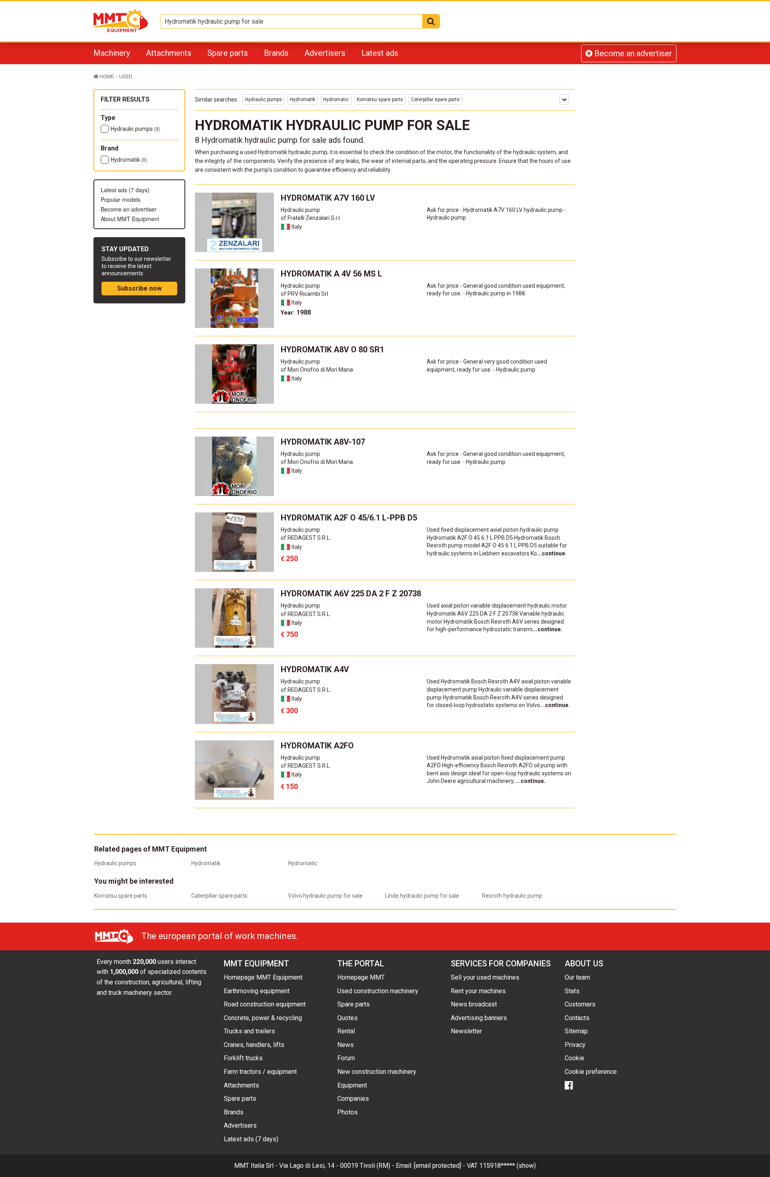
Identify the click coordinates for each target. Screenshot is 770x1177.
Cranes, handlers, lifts (254, 1045)
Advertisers (324, 53)
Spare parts (227, 53)
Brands (276, 53)
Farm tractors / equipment (260, 1071)
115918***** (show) (507, 1165)
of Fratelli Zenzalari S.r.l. (311, 218)
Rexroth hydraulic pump (512, 895)
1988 (296, 312)
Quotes (347, 1018)
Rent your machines (478, 991)
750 (289, 634)
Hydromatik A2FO (317, 745)
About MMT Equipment (130, 219)
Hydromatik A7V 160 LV (328, 198)
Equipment (352, 1085)
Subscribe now (139, 288)
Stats (572, 991)
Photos (347, 1112)
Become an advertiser (632, 53)
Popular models (120, 199)
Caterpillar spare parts (435, 99)
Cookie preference (591, 1071)
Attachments (168, 53)
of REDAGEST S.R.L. (306, 538)
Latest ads (379, 53)
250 (289, 558)
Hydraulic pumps (135, 129)
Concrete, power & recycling (263, 1018)
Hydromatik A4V (315, 669)
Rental (346, 1031)
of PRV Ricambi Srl (304, 294)
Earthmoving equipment (257, 991)
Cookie (574, 1058)
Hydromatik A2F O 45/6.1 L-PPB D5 (349, 517)
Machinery (111, 53)
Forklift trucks (243, 1058)
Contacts (577, 1018)
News (345, 1045)
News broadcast (474, 1004)
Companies (353, 1098)
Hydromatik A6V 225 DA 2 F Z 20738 (351, 593)
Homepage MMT (361, 977)
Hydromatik (129, 160)
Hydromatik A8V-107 (323, 442)
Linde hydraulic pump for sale (422, 895)
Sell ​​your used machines (485, 977)
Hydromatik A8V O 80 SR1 (332, 349)
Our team (577, 977)
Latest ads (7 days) (125, 190)
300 (289, 710)
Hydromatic (336, 99)
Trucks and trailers (249, 1031)
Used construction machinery (377, 991)
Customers (580, 1004)
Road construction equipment (265, 1004)
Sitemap (576, 1031)
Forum (346, 1058)
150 (289, 786)
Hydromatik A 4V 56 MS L (331, 273)
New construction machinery (376, 1071)
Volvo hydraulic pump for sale (325, 895)
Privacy (575, 1045)
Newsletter (466, 1031)
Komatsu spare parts (380, 99)
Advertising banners (479, 1018)
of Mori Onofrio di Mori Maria (317, 369)
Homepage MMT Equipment (263, 977)
